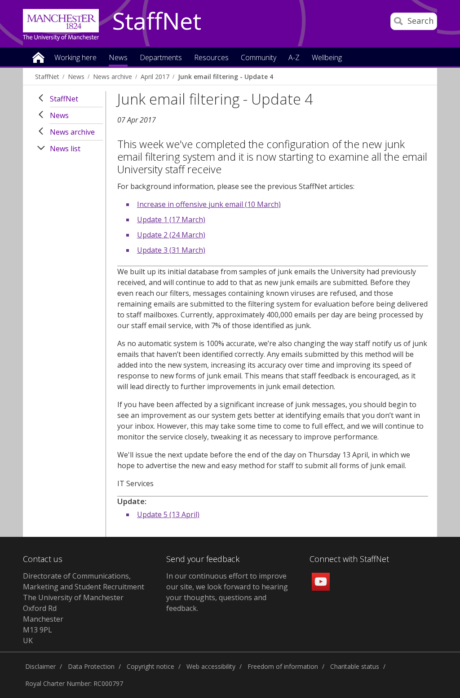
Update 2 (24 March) (171, 235)
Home (38, 57)
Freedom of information (283, 666)
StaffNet (156, 21)
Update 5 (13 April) (168, 514)
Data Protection (91, 666)
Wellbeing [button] (327, 58)
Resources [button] (211, 58)
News (76, 76)
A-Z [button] (294, 58)
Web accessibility (210, 666)
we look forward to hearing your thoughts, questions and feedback (227, 597)
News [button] (118, 58)
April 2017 (155, 76)
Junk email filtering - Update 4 (225, 76)
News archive (112, 76)
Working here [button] (75, 58)
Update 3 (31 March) (171, 250)
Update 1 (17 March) (171, 219)
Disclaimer (40, 666)
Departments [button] (161, 58)
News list (65, 149)
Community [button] (258, 58)
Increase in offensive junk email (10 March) (209, 204)
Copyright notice (150, 666)
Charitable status (354, 666)
